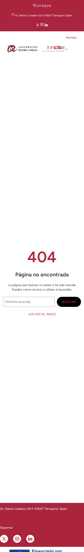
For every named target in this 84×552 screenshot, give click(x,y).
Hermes (71, 37)
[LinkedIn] (46, 25)
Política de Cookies (66, 518)
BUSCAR (69, 302)
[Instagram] (42, 25)
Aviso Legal (40, 518)
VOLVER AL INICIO (42, 314)
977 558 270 (44, 6)
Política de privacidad (14, 518)
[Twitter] (37, 25)
